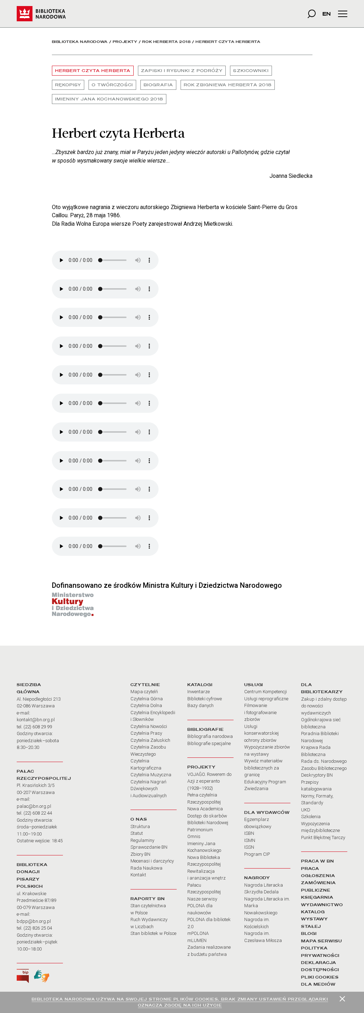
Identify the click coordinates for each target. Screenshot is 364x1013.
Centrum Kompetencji (265, 691)
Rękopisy (68, 85)
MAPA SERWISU (321, 941)
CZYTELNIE (145, 685)
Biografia (158, 85)
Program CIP (257, 854)
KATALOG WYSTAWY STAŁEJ (314, 919)
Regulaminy (142, 840)
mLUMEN (197, 940)
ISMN (249, 840)
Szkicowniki (250, 70)
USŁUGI (253, 685)
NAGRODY (257, 878)
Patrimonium (200, 829)
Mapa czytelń (144, 691)
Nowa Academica (205, 808)
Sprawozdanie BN (148, 847)
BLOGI (308, 933)
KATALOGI (200, 685)
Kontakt (138, 874)
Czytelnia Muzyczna (150, 774)
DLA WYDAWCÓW (267, 812)
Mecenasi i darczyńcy (152, 861)
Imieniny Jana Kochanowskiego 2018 (109, 99)
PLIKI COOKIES (320, 977)
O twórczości (112, 85)
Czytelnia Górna (146, 698)
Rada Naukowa (146, 868)
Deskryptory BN (317, 775)
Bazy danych (200, 705)
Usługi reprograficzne (266, 698)
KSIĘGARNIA (317, 897)
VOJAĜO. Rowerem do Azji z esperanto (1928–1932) (209, 781)
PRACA (310, 868)
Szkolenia (311, 816)
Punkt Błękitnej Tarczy (323, 837)
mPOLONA (198, 933)
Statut (136, 833)
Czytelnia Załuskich (150, 740)
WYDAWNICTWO (322, 905)
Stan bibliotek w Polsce (153, 933)
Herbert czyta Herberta (93, 70)
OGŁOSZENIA (318, 875)
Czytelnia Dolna (146, 705)
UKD (305, 809)
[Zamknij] (342, 998)
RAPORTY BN (147, 899)
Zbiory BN (140, 854)
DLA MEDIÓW (318, 984)
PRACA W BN (317, 861)
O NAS (138, 819)
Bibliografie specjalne (209, 743)
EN (326, 13)
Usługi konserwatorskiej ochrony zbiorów (261, 733)
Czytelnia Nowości (148, 726)
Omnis (193, 836)
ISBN (249, 833)
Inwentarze (198, 691)
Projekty (125, 41)
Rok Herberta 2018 (166, 41)
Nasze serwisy (202, 899)
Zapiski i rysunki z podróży (182, 70)
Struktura (140, 826)
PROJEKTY (201, 767)
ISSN (249, 847)
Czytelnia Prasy (146, 733)
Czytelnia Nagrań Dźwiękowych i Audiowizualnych (148, 788)
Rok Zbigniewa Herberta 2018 (228, 85)
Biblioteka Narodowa (80, 41)
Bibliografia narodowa (210, 736)
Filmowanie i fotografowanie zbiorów (260, 712)
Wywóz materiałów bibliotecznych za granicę (263, 767)
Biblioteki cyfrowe (204, 698)
